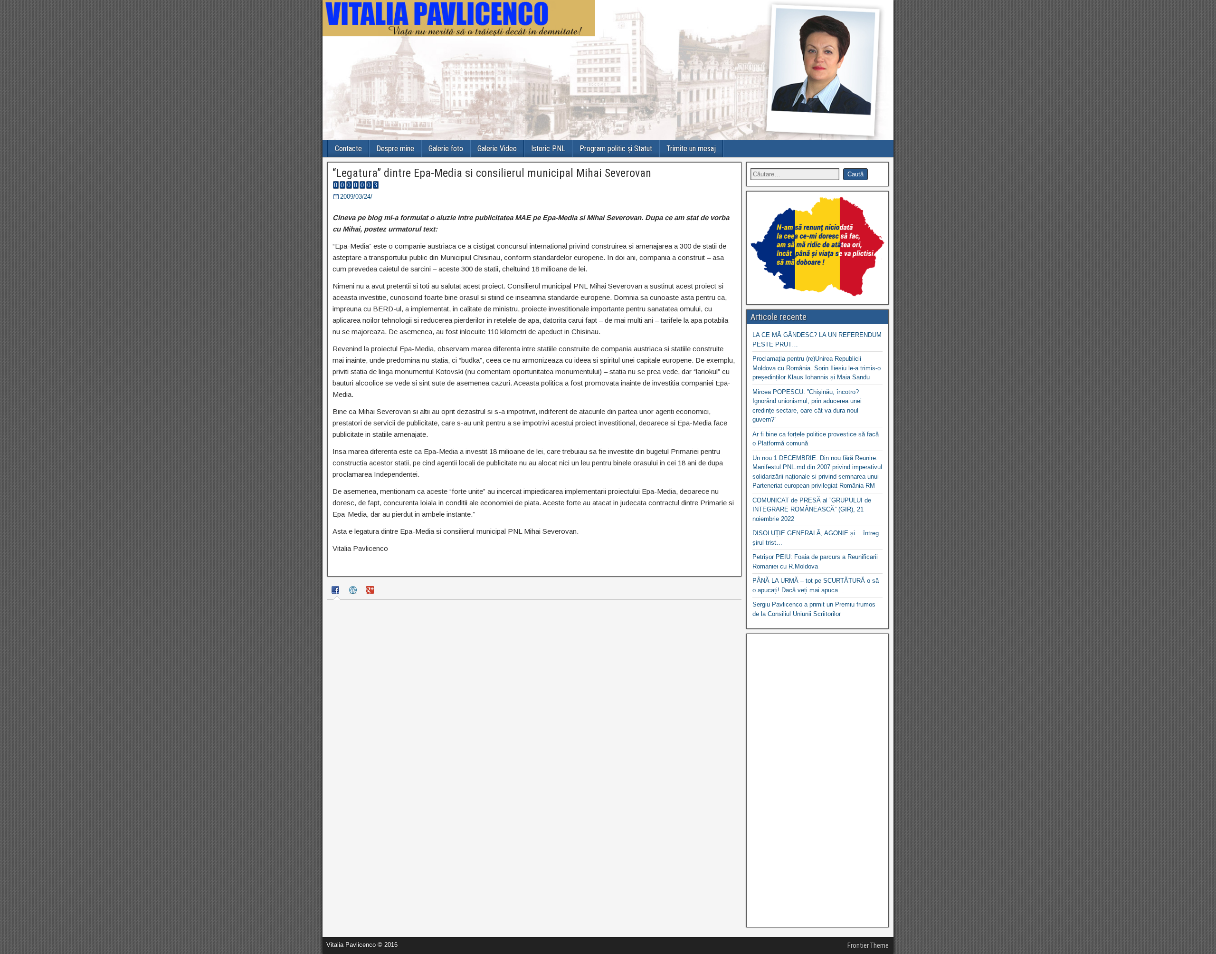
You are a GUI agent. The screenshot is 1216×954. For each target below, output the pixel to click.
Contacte (348, 148)
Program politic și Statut (616, 148)
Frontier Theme (868, 945)
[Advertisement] (817, 780)
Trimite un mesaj (691, 148)
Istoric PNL (548, 148)
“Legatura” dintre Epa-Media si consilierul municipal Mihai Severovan (491, 173)
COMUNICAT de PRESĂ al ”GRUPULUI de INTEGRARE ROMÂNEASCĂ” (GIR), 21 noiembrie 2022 (811, 509)
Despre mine (395, 148)
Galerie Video (497, 148)
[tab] (337, 591)
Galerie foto (445, 148)
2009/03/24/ (356, 196)
